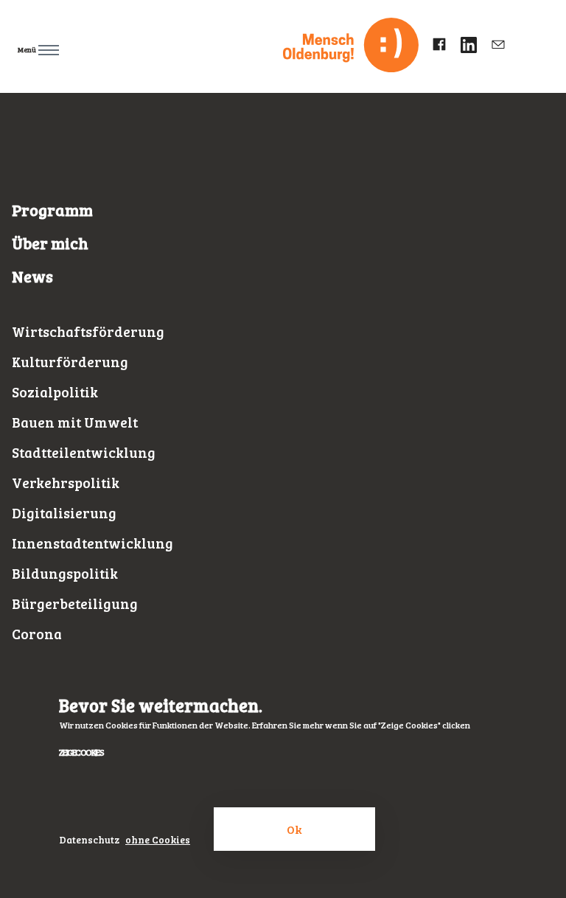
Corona (37, 633)
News (32, 276)
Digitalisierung (64, 513)
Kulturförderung (70, 361)
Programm (52, 209)
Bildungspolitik (65, 573)
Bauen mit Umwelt (75, 422)
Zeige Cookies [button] (81, 752)
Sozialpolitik (55, 392)
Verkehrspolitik (65, 482)
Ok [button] (294, 829)
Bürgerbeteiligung (75, 603)
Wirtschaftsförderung (88, 331)
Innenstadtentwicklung (92, 543)
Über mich (50, 243)
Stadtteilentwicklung (84, 452)
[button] (102, 47)
